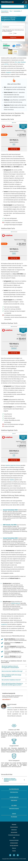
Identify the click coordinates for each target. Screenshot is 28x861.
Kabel (19, 62)
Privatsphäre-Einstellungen (14, 834)
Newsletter (14, 824)
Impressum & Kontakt (14, 840)
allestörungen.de (15, 603)
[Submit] (25, 6)
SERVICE (14, 813)
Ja (11, 33)
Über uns (14, 848)
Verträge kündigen (14, 842)
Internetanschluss (14, 792)
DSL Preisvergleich (14, 789)
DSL (16, 62)
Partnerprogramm (14, 827)
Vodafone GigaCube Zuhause (12, 465)
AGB (14, 837)
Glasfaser (23, 62)
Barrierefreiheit (14, 832)
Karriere (14, 850)
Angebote (8, 72)
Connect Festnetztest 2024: (10, 510)
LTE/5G (6, 64)
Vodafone (12, 479)
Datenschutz (14, 829)
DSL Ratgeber (14, 816)
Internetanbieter (14, 797)
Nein (15, 33)
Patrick (9, 707)
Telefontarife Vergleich (14, 808)
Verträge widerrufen (14, 845)
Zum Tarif (13, 149)
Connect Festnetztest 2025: (10, 538)
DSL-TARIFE (14, 805)
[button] (17, 46)
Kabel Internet (14, 800)
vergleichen (4, 624)
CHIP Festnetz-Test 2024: (10, 524)
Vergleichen (13, 37)
